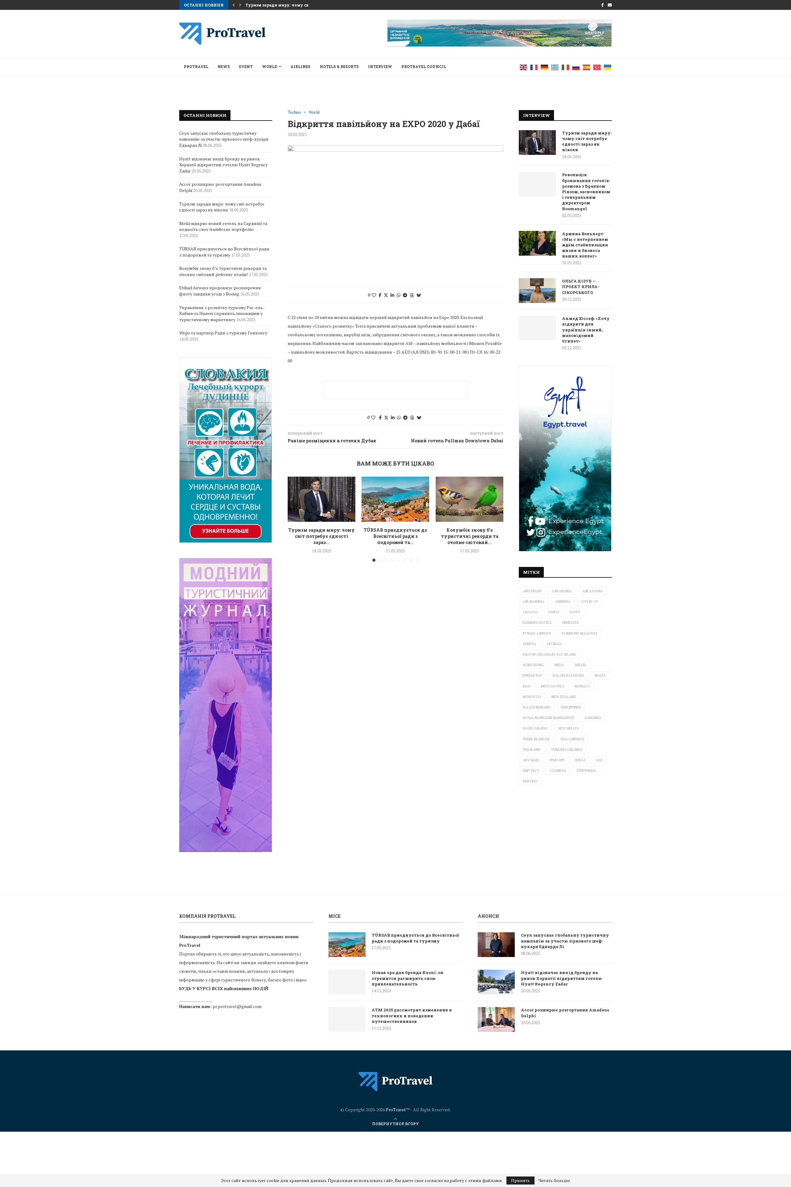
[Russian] (576, 67)
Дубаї (580, 760)
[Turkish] (597, 67)
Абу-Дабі (531, 760)
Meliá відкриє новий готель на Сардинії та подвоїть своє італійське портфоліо (223, 226)
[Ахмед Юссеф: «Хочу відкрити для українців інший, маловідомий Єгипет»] (537, 328)
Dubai (553, 612)
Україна (530, 781)
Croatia (530, 612)
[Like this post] (374, 295)
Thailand (531, 749)
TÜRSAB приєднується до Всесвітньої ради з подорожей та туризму (224, 252)
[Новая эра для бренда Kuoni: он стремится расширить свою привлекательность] (347, 982)
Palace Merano (537, 707)
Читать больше (554, 1180)
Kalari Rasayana (568, 675)
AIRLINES (300, 66)
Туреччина (586, 770)
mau (527, 686)
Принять (520, 1180)
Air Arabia (562, 591)
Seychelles (568, 728)
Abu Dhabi (532, 591)
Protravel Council (423, 66)
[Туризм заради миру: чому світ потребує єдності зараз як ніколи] (321, 499)
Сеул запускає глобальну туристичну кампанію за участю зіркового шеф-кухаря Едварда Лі (224, 139)
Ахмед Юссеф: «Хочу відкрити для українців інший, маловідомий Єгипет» (586, 330)
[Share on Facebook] (380, 295)
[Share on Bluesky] (419, 295)
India (559, 665)
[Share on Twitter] (386, 295)
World (269, 66)
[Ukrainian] (608, 67)
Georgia (554, 644)
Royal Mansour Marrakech (548, 718)
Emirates (570, 622)
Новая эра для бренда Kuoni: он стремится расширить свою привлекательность (407, 978)
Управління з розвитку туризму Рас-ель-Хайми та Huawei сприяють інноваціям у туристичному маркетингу (222, 313)
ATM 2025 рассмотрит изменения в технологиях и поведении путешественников (412, 1015)
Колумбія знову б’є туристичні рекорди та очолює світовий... (469, 536)
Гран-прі (557, 760)
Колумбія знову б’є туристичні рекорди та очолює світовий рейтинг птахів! (223, 271)
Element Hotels (537, 622)
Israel (580, 665)
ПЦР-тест (531, 770)
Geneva (529, 644)
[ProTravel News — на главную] (395, 1081)
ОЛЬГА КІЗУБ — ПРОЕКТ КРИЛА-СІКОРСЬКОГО (580, 286)
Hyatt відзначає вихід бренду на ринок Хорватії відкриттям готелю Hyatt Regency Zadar (223, 165)
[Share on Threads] (412, 295)
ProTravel (196, 66)
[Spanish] (587, 67)
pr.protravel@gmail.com (237, 1006)
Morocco (532, 697)
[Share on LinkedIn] (392, 295)
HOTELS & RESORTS (339, 66)
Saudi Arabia (535, 728)
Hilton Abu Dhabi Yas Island (549, 654)
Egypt (575, 612)
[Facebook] (602, 5)
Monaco (582, 686)
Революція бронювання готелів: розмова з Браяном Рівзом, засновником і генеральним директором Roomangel (586, 191)
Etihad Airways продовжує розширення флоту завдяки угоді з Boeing (220, 291)
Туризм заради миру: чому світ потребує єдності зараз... (321, 536)
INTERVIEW (380, 66)
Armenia (562, 601)
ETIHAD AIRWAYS (537, 633)
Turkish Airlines (566, 749)
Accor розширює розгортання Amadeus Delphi (565, 1012)
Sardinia (593, 718)
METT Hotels (552, 686)
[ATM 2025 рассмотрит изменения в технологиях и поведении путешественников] (347, 1019)
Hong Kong (533, 665)
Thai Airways (572, 739)
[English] (524, 67)
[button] (233, 5)
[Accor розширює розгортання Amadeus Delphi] (496, 1019)
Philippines (571, 707)
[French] (534, 67)
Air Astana (592, 591)
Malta (600, 675)
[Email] (610, 5)
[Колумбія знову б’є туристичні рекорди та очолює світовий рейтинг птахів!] (469, 499)
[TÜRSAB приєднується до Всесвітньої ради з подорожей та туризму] (395, 499)
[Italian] (566, 67)
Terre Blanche (536, 739)
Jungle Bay (532, 675)
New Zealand (564, 697)
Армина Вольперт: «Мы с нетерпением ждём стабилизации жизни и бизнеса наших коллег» (585, 245)
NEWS (224, 66)
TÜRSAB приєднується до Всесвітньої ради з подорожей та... (395, 536)
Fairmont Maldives (580, 633)
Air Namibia (533, 601)
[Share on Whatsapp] (398, 295)
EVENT (246, 66)
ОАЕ (599, 760)
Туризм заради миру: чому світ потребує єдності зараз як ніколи (586, 141)
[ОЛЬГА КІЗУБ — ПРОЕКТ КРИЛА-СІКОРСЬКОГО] (537, 290)
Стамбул (558, 770)
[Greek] (555, 67)
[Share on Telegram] (405, 295)
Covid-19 (589, 601)
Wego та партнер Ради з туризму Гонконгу (223, 333)
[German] (545, 67)
